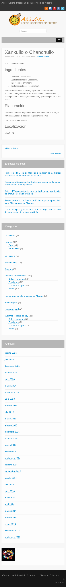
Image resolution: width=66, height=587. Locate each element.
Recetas (9, 269)
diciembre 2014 (12, 451)
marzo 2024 (10, 386)
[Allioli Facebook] (58, 8)
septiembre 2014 (13, 471)
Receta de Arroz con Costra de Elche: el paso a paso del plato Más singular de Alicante (32, 201)
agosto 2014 (11, 478)
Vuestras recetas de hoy (16, 316)
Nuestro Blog (11, 262)
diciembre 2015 (12, 432)
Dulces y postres (16, 279)
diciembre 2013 (12, 530)
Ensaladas (13, 282)
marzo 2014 (10, 511)
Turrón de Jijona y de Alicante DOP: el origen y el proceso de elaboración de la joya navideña (33, 210)
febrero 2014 (11, 517)
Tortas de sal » (55, 154)
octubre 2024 (11, 372)
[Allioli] (33, 19)
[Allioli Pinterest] (54, 8)
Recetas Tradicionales (15, 275)
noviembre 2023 (12, 392)
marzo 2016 (10, 418)
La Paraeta (10, 256)
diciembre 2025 (12, 366)
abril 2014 (9, 504)
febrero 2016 (11, 425)
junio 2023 (10, 399)
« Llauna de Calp (12, 148)
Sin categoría (11, 302)
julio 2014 (9, 484)
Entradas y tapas (43, 56)
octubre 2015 (11, 438)
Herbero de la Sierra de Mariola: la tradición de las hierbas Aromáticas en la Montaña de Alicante (33, 174)
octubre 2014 (11, 464)
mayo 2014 (10, 497)
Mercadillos (13, 248)
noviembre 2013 (12, 537)
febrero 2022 (11, 405)
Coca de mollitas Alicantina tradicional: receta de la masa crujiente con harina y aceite (32, 183)
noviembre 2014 (12, 458)
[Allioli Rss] (46, 8)
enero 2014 (10, 524)
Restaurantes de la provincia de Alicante (24, 296)
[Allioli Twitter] (62, 8)
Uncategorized (12, 309)
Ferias (11, 245)
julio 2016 (9, 412)
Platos (11, 288)
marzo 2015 (10, 445)
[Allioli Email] (50, 8)
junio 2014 (10, 491)
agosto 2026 (11, 353)
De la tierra (10, 235)
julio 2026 (9, 359)
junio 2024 (10, 379)
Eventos (8, 242)
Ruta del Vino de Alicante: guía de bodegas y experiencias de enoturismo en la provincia (33, 192)
